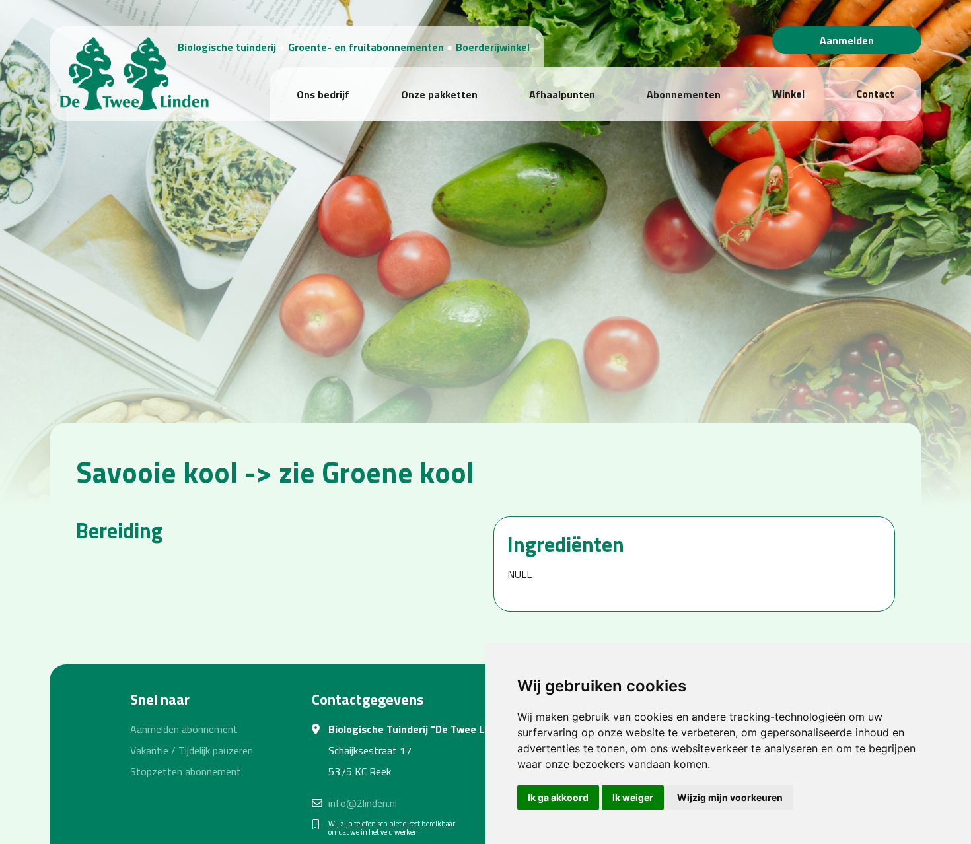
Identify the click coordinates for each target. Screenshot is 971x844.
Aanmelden (847, 40)
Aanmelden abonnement (184, 729)
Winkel (788, 94)
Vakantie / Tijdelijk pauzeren (191, 750)
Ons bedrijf (323, 94)
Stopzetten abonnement (185, 771)
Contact (875, 94)
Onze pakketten (439, 94)
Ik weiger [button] (632, 797)
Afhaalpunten (562, 94)
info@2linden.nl (362, 803)
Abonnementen (684, 94)
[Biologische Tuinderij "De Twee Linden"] (134, 72)
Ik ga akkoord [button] (558, 797)
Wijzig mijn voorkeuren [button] (730, 797)
